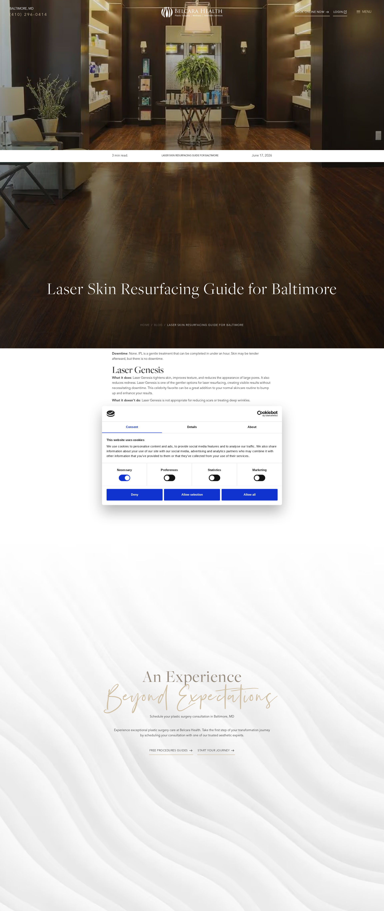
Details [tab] (192, 427)
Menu (366, 12)
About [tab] (252, 427)
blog (158, 325)
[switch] (169, 478)
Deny (134, 494)
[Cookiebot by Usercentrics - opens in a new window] (260, 414)
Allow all (250, 494)
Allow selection (192, 494)
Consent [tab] (132, 427)
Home (144, 325)
